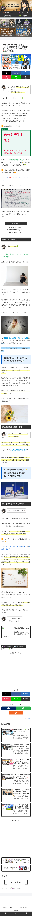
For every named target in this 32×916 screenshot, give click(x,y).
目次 (13, 223)
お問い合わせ (23, 907)
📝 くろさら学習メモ (20, 646)
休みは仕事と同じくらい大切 (17, 232)
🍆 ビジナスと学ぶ (7, 646)
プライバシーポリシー (8, 907)
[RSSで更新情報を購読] (16, 712)
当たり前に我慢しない (15, 227)
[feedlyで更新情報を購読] (23, 708)
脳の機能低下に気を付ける (16, 230)
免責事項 (16, 910)
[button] (25, 77)
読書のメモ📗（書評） (8, 649)
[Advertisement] (16, 670)
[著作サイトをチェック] (8, 708)
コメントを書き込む (16, 882)
